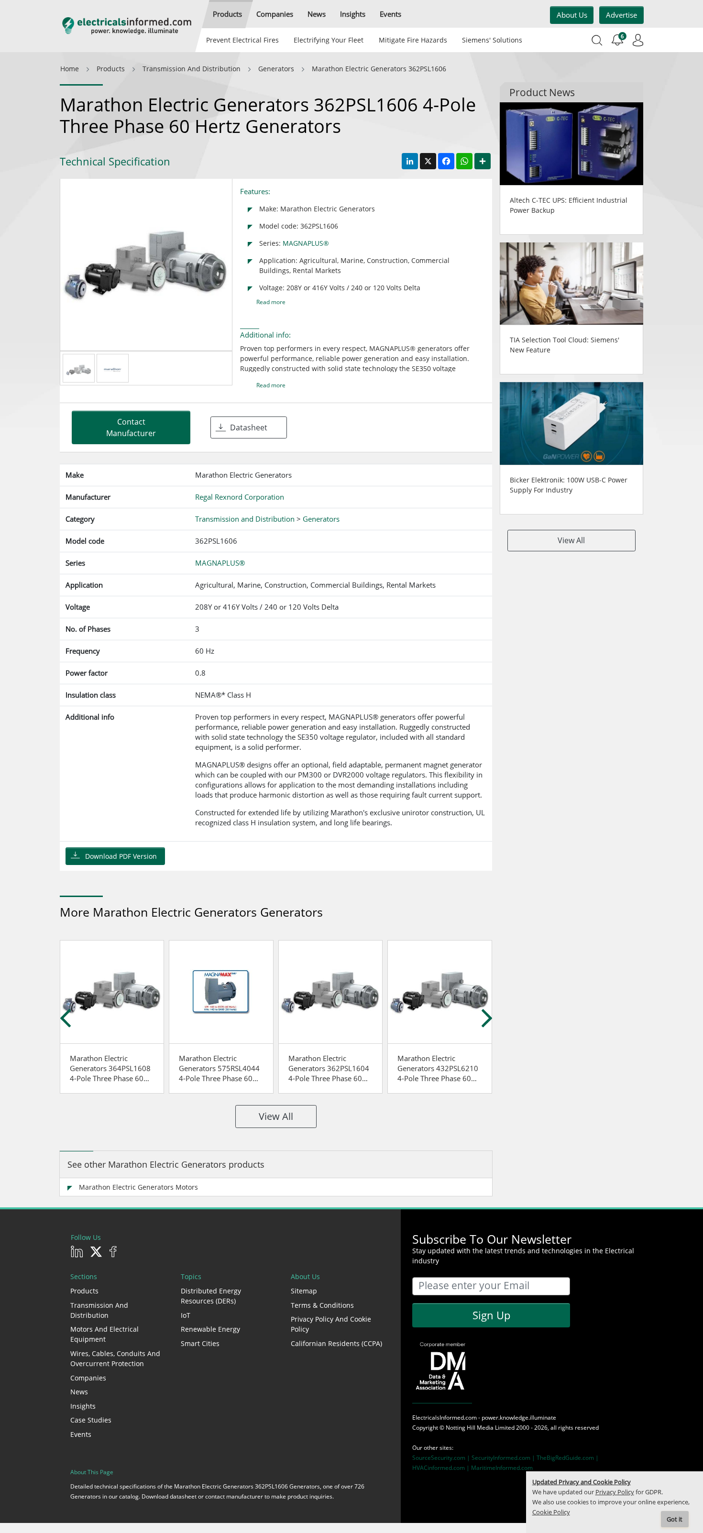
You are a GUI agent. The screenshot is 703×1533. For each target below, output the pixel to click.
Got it (674, 1519)
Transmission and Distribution (99, 1310)
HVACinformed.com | (441, 1468)
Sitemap (304, 1290)
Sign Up (491, 1315)
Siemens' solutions (492, 39)
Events (80, 1434)
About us (572, 15)
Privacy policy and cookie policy (331, 1324)
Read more (271, 302)
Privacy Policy (614, 1492)
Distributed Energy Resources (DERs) (211, 1295)
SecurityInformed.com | (504, 1458)
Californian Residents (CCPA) (336, 1343)
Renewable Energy (210, 1329)
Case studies (90, 1419)
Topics (191, 1276)
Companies (88, 1377)
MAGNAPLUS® (306, 243)
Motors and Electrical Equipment (104, 1334)
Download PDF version (121, 856)
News (79, 1391)
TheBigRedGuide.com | (568, 1458)
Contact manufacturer (131, 427)
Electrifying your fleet (328, 39)
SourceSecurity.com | (442, 1458)
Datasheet (248, 427)
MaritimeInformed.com (502, 1468)
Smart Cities (200, 1343)
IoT (185, 1315)
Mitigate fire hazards (412, 39)
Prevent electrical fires (242, 39)
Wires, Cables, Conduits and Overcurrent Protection (115, 1358)
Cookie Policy (551, 1512)
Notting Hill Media (470, 1428)
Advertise (621, 15)
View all (276, 1116)
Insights (83, 1406)
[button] (227, 14)
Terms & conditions (322, 1305)
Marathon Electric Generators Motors (138, 1187)
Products (84, 1290)
